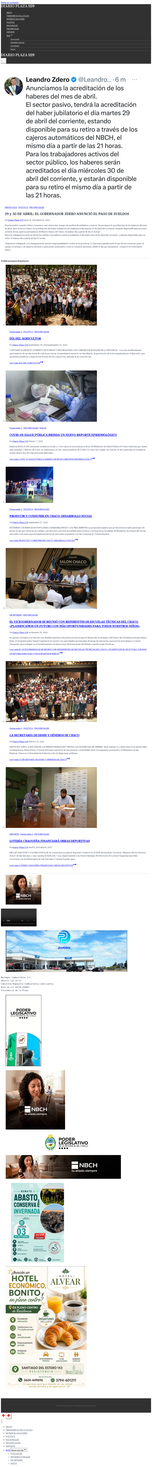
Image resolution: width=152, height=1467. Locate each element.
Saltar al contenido (10, 2)
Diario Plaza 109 (15, 220)
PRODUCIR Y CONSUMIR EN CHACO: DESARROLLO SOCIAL (51, 516)
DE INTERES (14, 46)
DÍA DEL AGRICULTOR (25, 338)
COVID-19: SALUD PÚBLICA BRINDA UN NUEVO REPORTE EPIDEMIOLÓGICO (63, 435)
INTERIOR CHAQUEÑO (16, 19)
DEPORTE (10, 32)
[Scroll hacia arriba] (3, 1416)
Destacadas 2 (16, 331)
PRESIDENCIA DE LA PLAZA (18, 16)
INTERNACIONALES (17, 42)
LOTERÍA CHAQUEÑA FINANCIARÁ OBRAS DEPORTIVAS (50, 841)
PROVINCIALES (13, 29)
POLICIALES (14, 39)
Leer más (25, 363)
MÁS (8, 1450)
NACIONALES (12, 26)
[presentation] (78, 295)
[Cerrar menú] (1, 1421)
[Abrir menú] (3, 61)
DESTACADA (11, 207)
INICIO (9, 13)
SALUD (12, 49)
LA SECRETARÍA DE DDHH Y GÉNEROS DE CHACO (44, 735)
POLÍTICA (11, 22)
